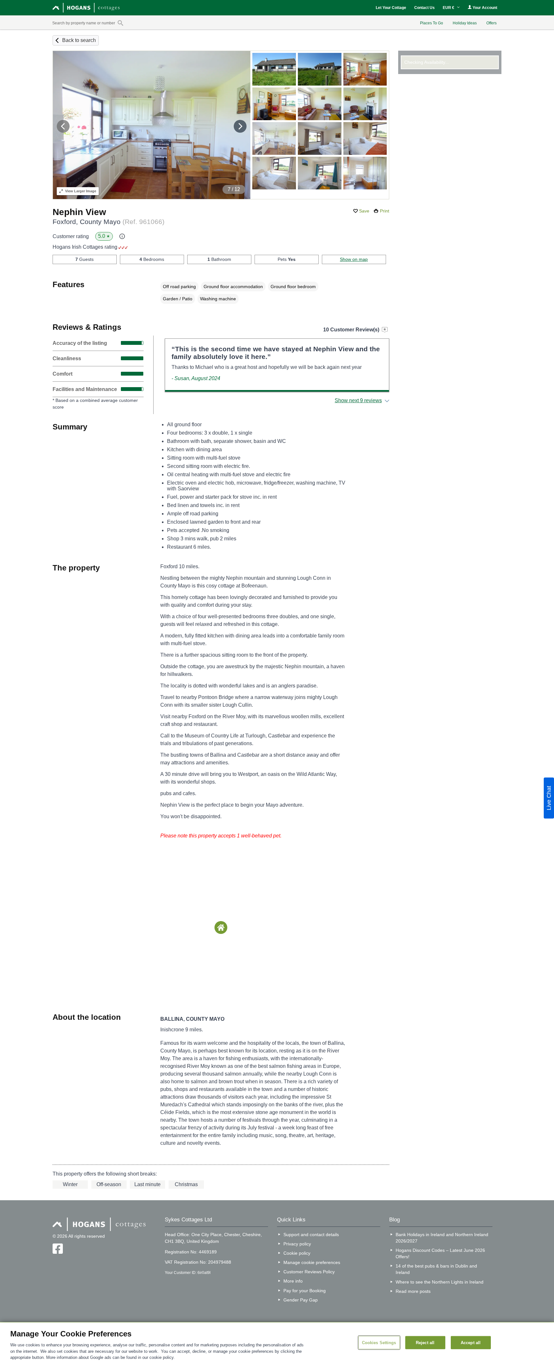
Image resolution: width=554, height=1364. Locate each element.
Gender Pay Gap (300, 1299)
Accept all (471, 1342)
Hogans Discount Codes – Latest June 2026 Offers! (440, 1253)
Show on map (354, 259)
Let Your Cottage (391, 7)
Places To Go (431, 23)
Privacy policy (297, 1243)
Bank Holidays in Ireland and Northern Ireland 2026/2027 (442, 1237)
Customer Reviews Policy (309, 1271)
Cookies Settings (379, 1342)
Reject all (425, 1342)
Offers (491, 23)
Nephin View (79, 212)
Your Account (484, 7)
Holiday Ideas (465, 23)
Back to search (79, 40)
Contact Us (424, 7)
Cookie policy (296, 1253)
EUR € (449, 7)
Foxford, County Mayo (108, 221)
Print (384, 210)
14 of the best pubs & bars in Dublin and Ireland (436, 1269)
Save (364, 210)
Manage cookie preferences (311, 1262)
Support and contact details (311, 1234)
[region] (277, 1343)
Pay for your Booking (304, 1290)
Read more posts (413, 1291)
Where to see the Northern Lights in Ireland (439, 1282)
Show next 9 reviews (358, 400)
